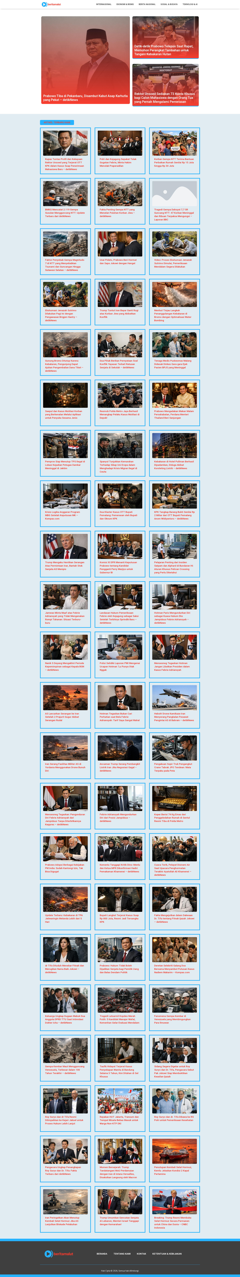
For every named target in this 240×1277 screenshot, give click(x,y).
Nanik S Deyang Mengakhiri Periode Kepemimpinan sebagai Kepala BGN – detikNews (64, 666)
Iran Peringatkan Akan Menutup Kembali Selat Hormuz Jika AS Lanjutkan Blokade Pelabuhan (62, 1221)
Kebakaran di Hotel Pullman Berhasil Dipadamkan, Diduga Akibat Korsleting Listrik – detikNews (174, 465)
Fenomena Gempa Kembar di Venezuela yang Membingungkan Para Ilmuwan (172, 1019)
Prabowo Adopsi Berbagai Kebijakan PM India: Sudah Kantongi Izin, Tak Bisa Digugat (64, 868)
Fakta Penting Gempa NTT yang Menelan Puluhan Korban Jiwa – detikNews (117, 213)
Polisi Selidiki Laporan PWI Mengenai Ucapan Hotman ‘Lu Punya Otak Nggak (120, 666)
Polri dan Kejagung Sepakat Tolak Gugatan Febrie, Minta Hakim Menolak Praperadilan (118, 162)
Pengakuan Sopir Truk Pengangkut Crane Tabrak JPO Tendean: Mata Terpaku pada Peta (173, 767)
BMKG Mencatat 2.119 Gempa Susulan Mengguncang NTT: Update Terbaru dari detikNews (65, 213)
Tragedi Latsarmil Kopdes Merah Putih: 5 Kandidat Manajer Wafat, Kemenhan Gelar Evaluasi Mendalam (119, 1019)
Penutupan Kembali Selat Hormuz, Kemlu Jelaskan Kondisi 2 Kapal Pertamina (173, 1170)
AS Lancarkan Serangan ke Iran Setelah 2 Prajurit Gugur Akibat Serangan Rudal (62, 717)
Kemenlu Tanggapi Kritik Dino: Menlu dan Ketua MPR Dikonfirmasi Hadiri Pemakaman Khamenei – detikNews (120, 868)
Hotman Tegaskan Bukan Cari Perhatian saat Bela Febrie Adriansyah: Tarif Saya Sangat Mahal (120, 717)
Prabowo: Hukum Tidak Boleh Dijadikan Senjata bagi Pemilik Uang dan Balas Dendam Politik (119, 969)
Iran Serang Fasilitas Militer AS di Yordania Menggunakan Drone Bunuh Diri (65, 767)
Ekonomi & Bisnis (125, 4)
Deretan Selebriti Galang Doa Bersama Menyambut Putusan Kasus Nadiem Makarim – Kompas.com (174, 969)
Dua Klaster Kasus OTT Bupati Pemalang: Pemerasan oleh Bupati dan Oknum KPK (118, 515)
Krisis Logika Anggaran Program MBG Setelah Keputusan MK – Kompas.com (62, 515)
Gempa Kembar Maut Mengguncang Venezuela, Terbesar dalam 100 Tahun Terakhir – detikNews (64, 1070)
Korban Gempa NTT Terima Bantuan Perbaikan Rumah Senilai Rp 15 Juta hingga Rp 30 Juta (174, 162)
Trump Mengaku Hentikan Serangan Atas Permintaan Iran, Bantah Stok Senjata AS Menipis (64, 566)
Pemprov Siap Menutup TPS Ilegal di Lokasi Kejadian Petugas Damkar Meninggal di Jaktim (65, 465)
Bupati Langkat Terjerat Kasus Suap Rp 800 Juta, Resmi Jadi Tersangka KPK (119, 918)
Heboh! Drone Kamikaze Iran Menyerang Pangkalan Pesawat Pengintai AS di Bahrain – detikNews (174, 717)
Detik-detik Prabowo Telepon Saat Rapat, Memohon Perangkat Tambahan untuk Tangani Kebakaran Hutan (163, 50)
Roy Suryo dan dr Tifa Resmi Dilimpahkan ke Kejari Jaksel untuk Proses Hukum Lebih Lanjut (64, 1120)
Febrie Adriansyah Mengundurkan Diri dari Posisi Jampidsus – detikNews (118, 818)
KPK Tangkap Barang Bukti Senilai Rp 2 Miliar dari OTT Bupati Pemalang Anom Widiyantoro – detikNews (174, 515)
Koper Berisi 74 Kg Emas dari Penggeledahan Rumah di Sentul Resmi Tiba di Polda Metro (172, 818)
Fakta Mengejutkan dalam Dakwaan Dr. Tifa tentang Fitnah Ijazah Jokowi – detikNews (174, 918)
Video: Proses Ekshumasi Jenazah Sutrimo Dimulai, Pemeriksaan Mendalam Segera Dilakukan (173, 263)
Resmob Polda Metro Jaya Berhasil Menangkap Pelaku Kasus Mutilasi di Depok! (120, 414)
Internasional (104, 4)
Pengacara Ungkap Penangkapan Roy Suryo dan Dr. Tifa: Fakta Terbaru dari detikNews (63, 1170)
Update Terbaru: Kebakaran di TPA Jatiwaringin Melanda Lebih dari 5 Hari (64, 918)
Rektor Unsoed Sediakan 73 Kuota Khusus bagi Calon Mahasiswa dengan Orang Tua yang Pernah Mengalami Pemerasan (164, 98)
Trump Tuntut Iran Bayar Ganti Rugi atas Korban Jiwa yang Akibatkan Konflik (119, 314)
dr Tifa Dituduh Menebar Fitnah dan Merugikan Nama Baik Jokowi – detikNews (64, 969)
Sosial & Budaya (169, 4)
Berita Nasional (147, 4)
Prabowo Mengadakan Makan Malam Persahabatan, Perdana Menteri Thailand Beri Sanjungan (174, 414)
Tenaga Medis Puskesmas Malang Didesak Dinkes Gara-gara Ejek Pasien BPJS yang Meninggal (172, 364)
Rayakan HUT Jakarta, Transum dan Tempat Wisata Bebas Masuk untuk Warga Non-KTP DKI (119, 1120)
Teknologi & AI (190, 4)
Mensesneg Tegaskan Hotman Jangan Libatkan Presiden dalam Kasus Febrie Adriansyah (172, 666)
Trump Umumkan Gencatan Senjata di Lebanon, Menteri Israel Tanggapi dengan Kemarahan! (119, 1221)
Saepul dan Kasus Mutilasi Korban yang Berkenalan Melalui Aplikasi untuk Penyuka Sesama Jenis (63, 414)
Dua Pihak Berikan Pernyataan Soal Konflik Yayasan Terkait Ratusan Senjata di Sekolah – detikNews (119, 364)
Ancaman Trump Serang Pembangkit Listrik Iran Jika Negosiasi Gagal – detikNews (120, 767)
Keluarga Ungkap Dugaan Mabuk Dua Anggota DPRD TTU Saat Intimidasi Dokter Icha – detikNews (65, 1019)
